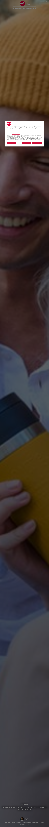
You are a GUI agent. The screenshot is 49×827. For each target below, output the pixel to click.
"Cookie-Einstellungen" (16, 134)
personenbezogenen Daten (27, 128)
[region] (24, 133)
